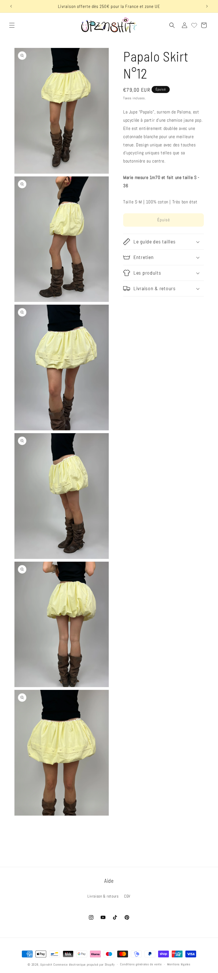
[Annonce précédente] (11, 6)
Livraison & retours (102, 896)
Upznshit (46, 964)
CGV (127, 896)
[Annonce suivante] (207, 6)
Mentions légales (178, 964)
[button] (12, 25)
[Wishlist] (194, 25)
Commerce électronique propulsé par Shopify (83, 964)
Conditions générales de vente (141, 964)
